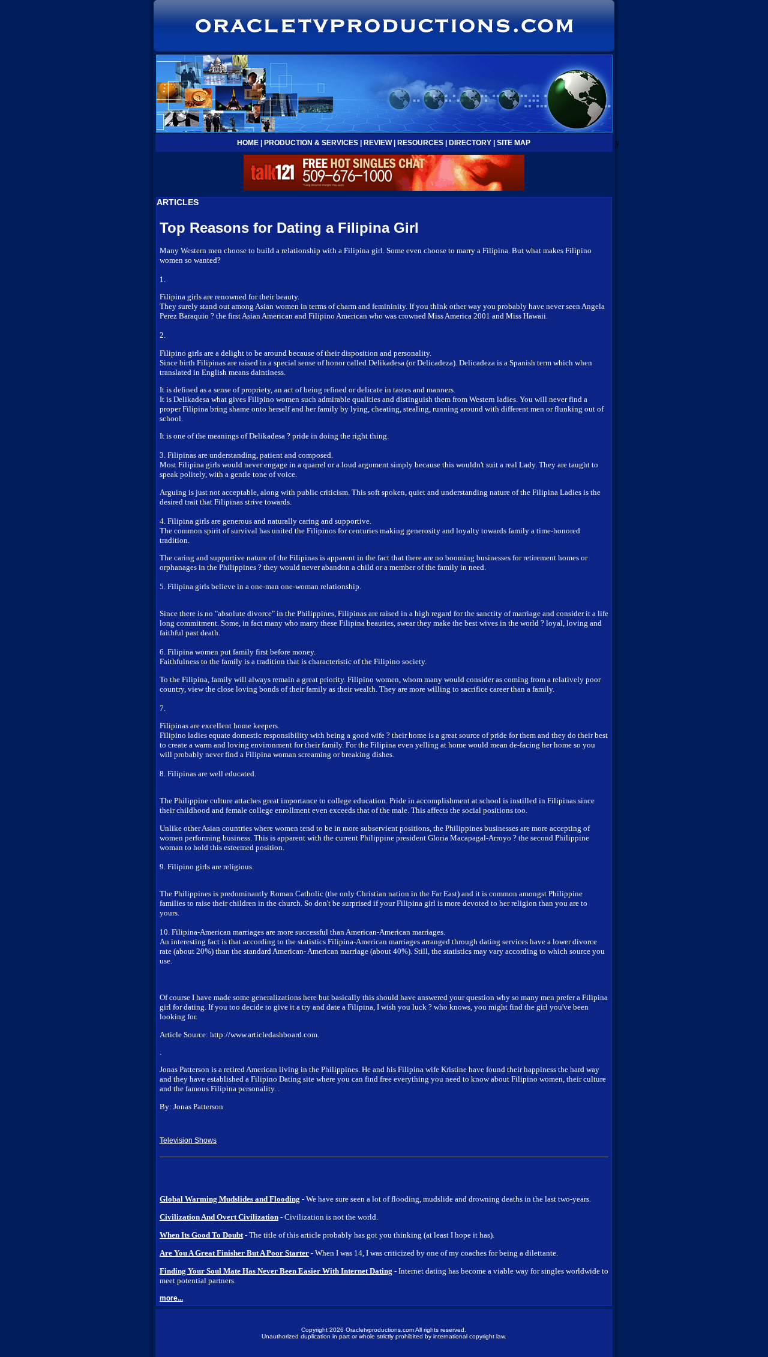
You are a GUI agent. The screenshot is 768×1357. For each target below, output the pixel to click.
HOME (248, 143)
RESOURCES (420, 143)
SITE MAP (513, 143)
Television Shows (188, 1140)
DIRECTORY (470, 143)
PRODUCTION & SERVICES (311, 143)
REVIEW (378, 143)
